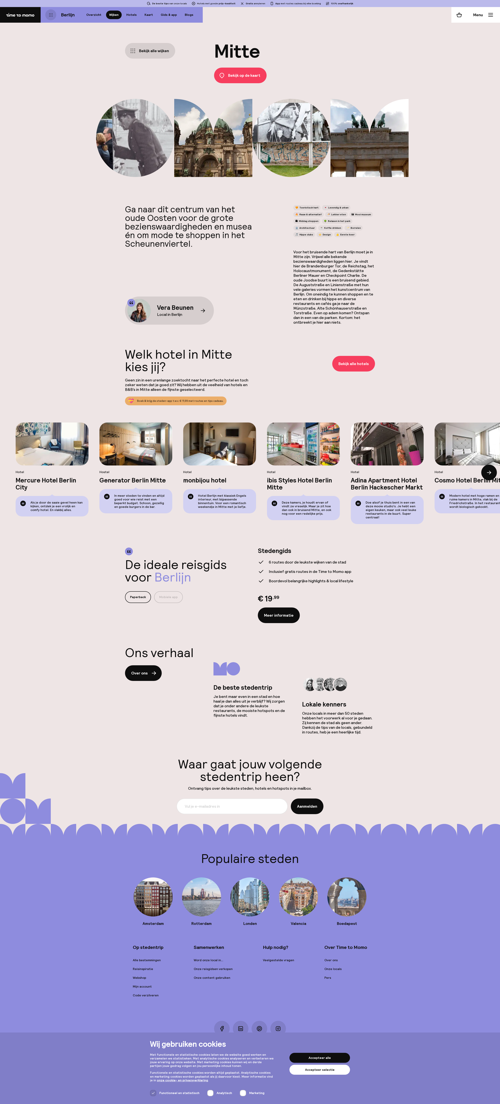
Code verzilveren (146, 995)
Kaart (149, 15)
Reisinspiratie (143, 969)
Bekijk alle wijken (154, 50)
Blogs (189, 15)
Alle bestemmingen (147, 960)
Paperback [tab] (138, 597)
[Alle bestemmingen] (50, 14)
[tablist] (154, 597)
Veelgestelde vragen (278, 960)
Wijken (114, 15)
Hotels (131, 15)
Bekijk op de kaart (244, 75)
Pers (327, 978)
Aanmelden (307, 806)
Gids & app (169, 15)
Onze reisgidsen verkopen (213, 969)
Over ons (139, 673)
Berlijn (68, 15)
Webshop (139, 978)
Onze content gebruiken (212, 978)
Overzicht (93, 15)
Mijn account (142, 986)
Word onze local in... (208, 960)
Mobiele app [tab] (168, 597)
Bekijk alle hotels (353, 363)
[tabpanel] (316, 585)
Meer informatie (279, 615)
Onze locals (333, 969)
